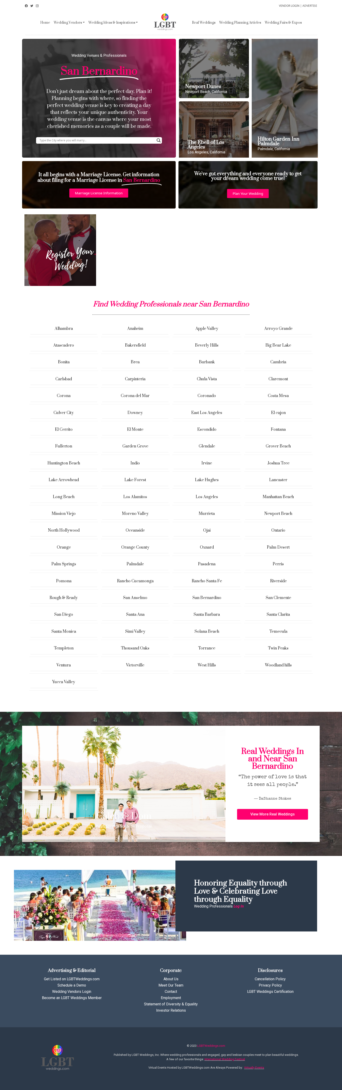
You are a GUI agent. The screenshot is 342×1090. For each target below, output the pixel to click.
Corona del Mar (135, 395)
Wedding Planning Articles (240, 22)
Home (45, 22)
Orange (64, 547)
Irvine (206, 463)
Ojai (207, 530)
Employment (171, 998)
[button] (98, 193)
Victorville (135, 665)
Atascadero (63, 345)
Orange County (135, 547)
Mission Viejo (64, 513)
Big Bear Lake (278, 345)
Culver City (64, 412)
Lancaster (278, 480)
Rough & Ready (64, 597)
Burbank (207, 362)
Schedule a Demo (71, 985)
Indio (135, 463)
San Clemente (278, 597)
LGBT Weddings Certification (270, 991)
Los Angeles (207, 497)
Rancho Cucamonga (135, 581)
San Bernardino (206, 597)
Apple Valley (206, 328)
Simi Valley (135, 631)
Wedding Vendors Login (71, 991)
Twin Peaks (278, 648)
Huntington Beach (63, 463)
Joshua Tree (278, 463)
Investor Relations (171, 1010)
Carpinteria (135, 379)
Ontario (278, 530)
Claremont (278, 379)
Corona (63, 395)
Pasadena (206, 564)
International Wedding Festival (225, 1059)
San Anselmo (135, 597)
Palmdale (135, 564)
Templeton (64, 648)
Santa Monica (63, 631)
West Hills (207, 665)
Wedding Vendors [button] (68, 22)
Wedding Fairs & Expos (283, 22)
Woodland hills (278, 665)
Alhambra (64, 328)
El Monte (135, 429)
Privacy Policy (270, 985)
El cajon (278, 412)
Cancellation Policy (270, 979)
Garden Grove (135, 446)
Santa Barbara (207, 614)
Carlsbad (63, 379)
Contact (171, 991)
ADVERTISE (309, 6)
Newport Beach (278, 513)
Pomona (63, 581)
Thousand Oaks (135, 648)
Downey (135, 412)
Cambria (278, 362)
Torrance (206, 648)
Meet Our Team (170, 985)
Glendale (207, 446)
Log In (239, 906)
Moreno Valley (135, 513)
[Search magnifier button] (158, 140)
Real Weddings (203, 22)
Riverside (278, 581)
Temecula (278, 631)
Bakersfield (135, 345)
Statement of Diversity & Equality (171, 1004)
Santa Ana (135, 614)
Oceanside (135, 530)
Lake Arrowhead (64, 480)
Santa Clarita (278, 614)
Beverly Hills (206, 345)
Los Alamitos (135, 497)
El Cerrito (64, 429)
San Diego (63, 614)
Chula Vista (207, 379)
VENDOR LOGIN (289, 6)
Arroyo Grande (278, 328)
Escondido (206, 429)
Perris (278, 564)
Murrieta (207, 513)
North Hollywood (64, 530)
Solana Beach (206, 631)
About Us (171, 979)
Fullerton (63, 446)
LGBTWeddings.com (211, 1045)
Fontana (278, 429)
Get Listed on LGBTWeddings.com (72, 979)
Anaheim (135, 328)
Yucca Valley (63, 682)
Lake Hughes (207, 480)
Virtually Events (254, 1067)
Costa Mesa (278, 395)
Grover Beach (278, 446)
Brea (135, 362)
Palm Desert (278, 547)
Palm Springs (63, 564)
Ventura (64, 665)
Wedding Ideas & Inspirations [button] (111, 22)
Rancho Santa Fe (207, 581)
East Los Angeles (206, 412)
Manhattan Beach (278, 497)
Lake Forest (135, 480)
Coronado (207, 395)
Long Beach (63, 497)
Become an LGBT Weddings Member (72, 998)
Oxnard (207, 547)
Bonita (64, 362)
